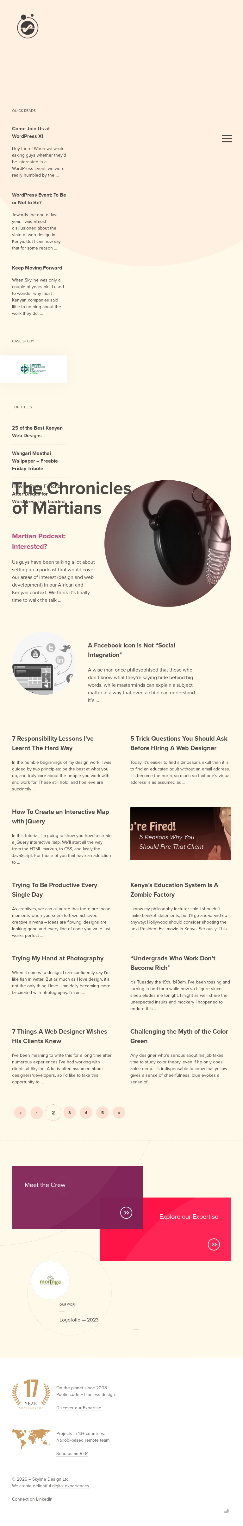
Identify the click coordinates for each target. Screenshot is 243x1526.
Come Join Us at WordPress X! (31, 132)
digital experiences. (71, 1486)
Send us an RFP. (72, 1453)
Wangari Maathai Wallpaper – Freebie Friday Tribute (35, 461)
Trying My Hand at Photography (57, 958)
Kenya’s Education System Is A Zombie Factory (174, 889)
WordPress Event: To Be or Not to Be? (39, 198)
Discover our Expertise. (79, 1408)
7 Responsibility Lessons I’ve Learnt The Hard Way (53, 743)
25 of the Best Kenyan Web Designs (37, 431)
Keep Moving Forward (37, 267)
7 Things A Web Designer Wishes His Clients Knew (59, 1036)
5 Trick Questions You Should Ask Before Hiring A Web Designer (178, 743)
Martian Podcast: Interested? (39, 541)
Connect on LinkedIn (32, 1499)
